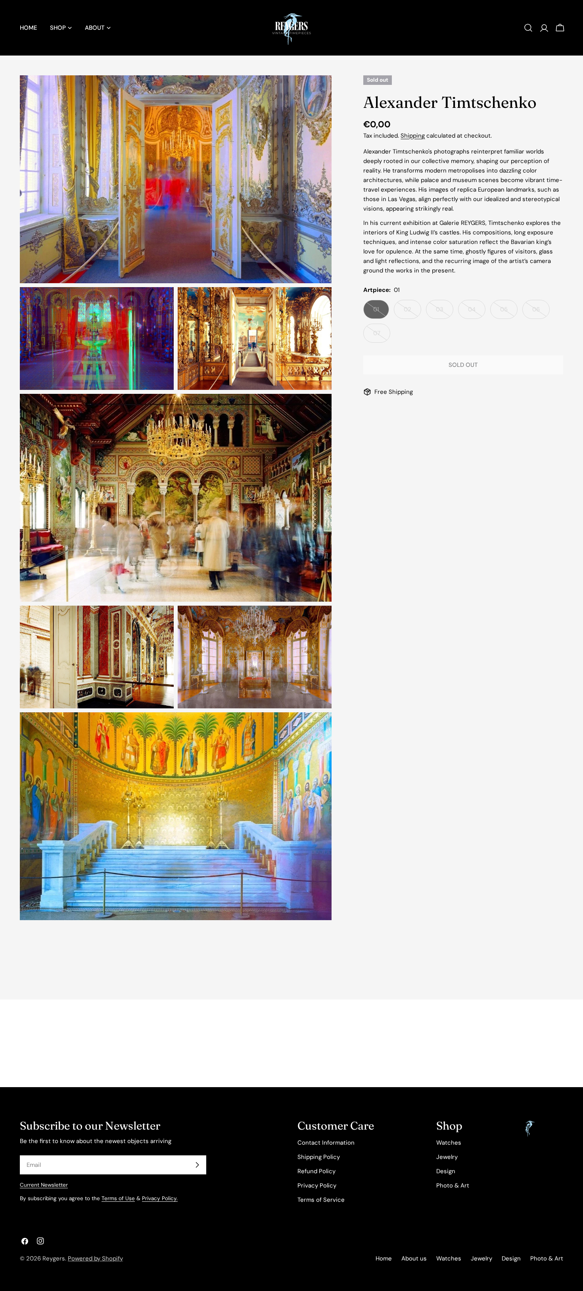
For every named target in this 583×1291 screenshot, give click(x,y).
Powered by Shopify (95, 1258)
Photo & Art (452, 1185)
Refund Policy (316, 1171)
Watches (448, 1143)
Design (445, 1171)
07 (381, 336)
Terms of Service (321, 1200)
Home (384, 1258)
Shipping (413, 136)
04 (476, 312)
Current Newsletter (44, 1185)
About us (414, 1258)
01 (381, 312)
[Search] (528, 28)
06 (541, 312)
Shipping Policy (318, 1157)
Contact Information (326, 1143)
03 (444, 312)
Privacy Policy (316, 1185)
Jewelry (447, 1157)
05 (509, 312)
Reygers (53, 1258)
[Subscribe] (197, 1165)
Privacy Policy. (160, 1198)
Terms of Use (118, 1198)
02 (412, 312)
